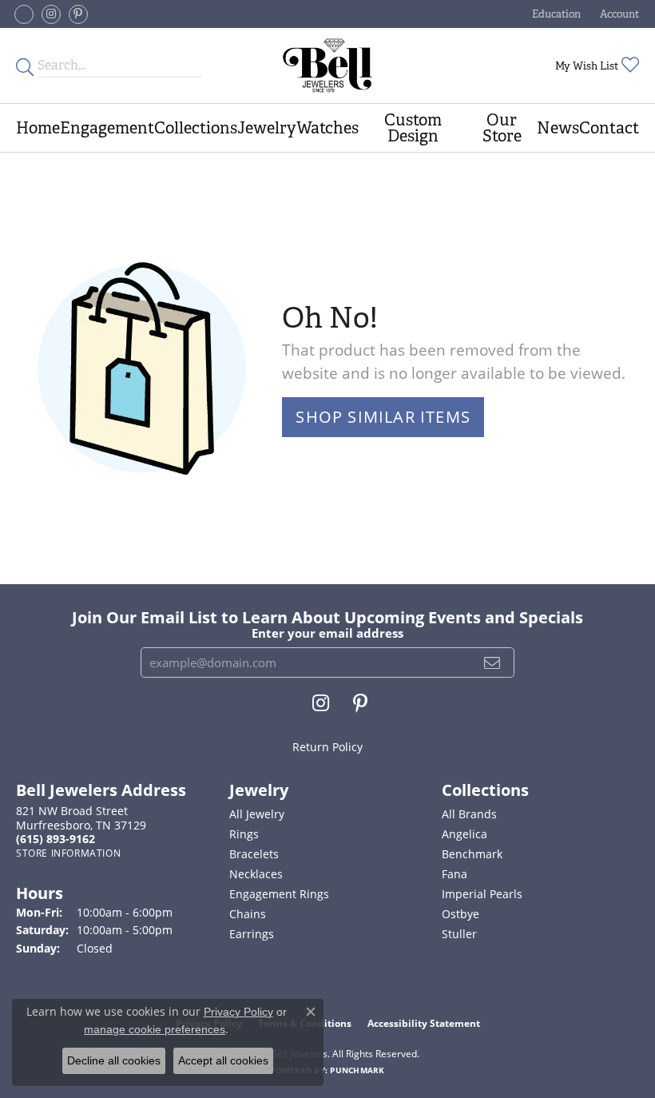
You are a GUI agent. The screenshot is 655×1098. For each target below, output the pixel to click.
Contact (609, 127)
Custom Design (413, 127)
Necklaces (256, 873)
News (558, 127)
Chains (247, 913)
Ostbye (460, 913)
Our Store (502, 127)
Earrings (251, 933)
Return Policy (327, 746)
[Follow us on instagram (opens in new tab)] (51, 14)
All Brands (469, 814)
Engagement (107, 127)
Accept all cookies (223, 1060)
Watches (327, 127)
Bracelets (254, 853)
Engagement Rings (279, 893)
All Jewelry (256, 814)
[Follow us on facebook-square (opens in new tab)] (24, 14)
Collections (195, 127)
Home (38, 127)
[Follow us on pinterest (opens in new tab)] (78, 14)
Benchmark (472, 853)
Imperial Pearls (482, 893)
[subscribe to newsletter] (492, 662)
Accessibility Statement (423, 1023)
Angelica (464, 833)
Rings (244, 833)
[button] (555, 14)
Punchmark (357, 1070)
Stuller (459, 933)
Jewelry (266, 127)
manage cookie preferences (154, 1029)
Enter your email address (327, 633)
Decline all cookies (114, 1060)
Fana (454, 873)
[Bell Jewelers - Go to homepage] (327, 65)
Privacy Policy (238, 1011)
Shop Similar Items (383, 417)
